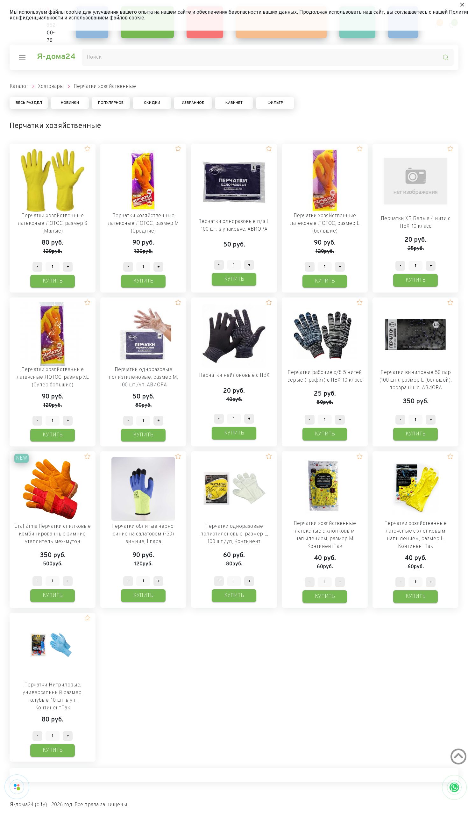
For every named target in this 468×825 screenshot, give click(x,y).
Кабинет (234, 102)
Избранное (193, 102)
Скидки (152, 102)
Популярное (111, 102)
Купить (53, 281)
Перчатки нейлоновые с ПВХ (234, 375)
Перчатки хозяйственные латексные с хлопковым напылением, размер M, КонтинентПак (325, 535)
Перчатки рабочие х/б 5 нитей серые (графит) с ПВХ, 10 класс (324, 376)
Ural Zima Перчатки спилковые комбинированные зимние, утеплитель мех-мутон (52, 534)
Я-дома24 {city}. (29, 805)
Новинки (70, 102)
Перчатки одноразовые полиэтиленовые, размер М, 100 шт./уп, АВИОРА (143, 377)
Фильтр (275, 102)
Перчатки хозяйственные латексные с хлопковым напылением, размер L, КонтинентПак (415, 535)
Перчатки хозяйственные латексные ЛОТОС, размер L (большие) (324, 223)
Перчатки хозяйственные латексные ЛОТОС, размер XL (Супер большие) (53, 377)
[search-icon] (446, 57)
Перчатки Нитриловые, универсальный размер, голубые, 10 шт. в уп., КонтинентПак (52, 696)
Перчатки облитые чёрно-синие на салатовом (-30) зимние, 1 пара (143, 534)
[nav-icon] (22, 57)
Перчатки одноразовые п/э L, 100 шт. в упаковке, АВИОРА (234, 226)
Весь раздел (29, 102)
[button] (87, 148)
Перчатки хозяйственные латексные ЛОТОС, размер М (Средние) (143, 223)
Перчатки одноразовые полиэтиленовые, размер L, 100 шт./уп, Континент (234, 534)
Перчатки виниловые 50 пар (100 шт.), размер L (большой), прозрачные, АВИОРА (415, 380)
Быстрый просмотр (52, 180)
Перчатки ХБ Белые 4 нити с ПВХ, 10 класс (415, 223)
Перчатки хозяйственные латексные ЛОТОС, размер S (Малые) (52, 223)
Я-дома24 (56, 57)
